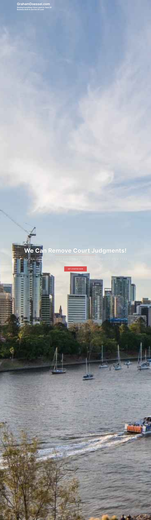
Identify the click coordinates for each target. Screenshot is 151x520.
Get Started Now (75, 269)
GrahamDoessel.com (33, 4)
